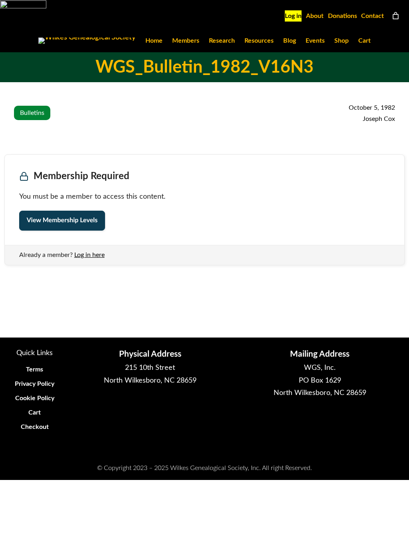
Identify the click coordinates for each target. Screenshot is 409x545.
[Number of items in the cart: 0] (396, 16)
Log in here (89, 255)
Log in (293, 16)
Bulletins (32, 113)
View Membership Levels (62, 220)
